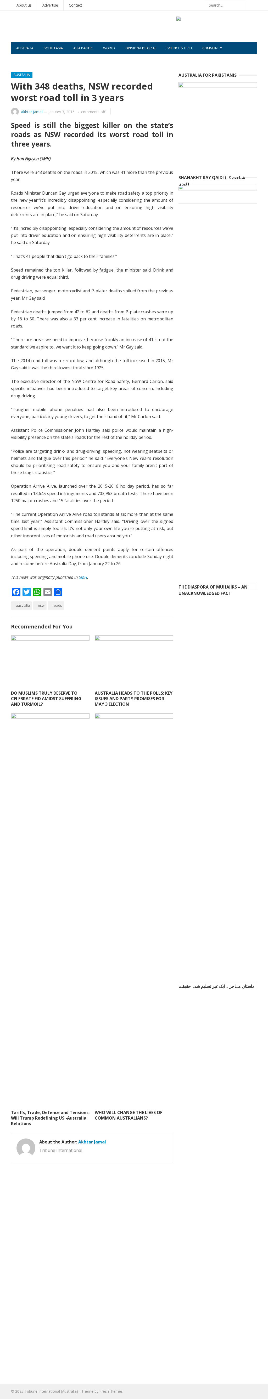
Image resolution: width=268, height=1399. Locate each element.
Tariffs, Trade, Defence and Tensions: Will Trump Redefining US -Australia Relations (50, 1118)
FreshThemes (111, 1391)
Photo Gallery (29, 59)
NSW (41, 605)
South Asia (53, 48)
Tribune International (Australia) (51, 1391)
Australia (24, 48)
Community (212, 48)
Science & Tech (179, 48)
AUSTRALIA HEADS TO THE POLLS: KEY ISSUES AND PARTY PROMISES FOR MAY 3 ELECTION (133, 698)
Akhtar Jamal (31, 111)
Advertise (50, 5)
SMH (83, 577)
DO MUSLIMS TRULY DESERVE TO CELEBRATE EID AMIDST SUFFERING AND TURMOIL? (46, 698)
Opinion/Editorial (140, 48)
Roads (57, 605)
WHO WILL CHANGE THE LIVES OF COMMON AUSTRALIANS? (128, 1115)
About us (24, 5)
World (109, 48)
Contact (75, 5)
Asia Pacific (83, 48)
